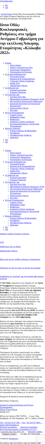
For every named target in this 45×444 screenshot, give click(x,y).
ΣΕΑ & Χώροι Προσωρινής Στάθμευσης (26, 101)
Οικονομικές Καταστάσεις (20, 70)
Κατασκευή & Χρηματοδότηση (22, 79)
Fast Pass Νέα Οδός (18, 97)
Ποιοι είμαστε (15, 65)
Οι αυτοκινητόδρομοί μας (16, 405)
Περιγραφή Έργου (17, 76)
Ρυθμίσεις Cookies (9, 434)
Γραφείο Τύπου (16, 115)
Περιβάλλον (15, 133)
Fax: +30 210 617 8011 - (32, 423)
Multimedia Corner (17, 117)
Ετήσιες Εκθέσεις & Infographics (23, 131)
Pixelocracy (13, 438)
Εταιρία (8, 63)
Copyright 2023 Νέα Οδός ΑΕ (12, 432)
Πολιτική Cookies (35, 432)
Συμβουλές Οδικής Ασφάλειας (22, 122)
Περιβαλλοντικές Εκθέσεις (21, 135)
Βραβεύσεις (15, 119)
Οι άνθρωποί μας (12, 88)
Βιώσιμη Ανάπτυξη (12, 128)
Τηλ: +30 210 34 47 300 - (10, 423)
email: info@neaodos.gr (9, 425)
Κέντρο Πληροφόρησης (14, 113)
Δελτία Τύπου (6, 14)
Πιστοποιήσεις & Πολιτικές (21, 72)
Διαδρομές (14, 137)
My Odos (14, 110)
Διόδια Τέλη (15, 83)
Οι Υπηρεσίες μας (12, 95)
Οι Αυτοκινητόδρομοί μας (15, 74)
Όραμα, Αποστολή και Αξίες (21, 67)
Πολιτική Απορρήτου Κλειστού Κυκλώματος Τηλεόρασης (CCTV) (18, 428)
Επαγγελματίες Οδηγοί (19, 108)
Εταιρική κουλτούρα (18, 90)
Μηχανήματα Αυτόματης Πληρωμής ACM (27, 99)
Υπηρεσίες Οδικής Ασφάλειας (22, 81)
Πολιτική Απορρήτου (8, 427)
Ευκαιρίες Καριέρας (18, 92)
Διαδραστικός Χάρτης (18, 86)
